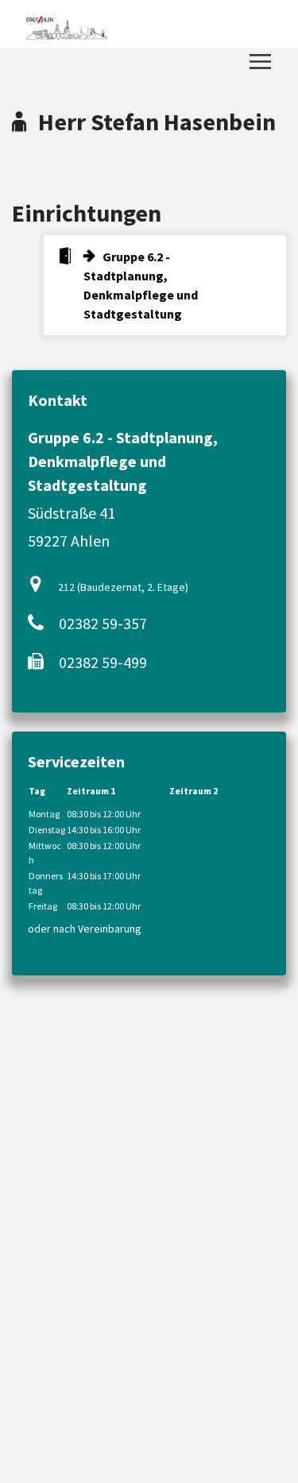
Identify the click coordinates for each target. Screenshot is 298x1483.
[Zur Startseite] (66, 24)
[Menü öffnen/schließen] (260, 61)
